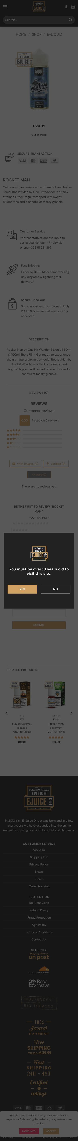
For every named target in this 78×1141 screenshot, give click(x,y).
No (55, 589)
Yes (22, 589)
